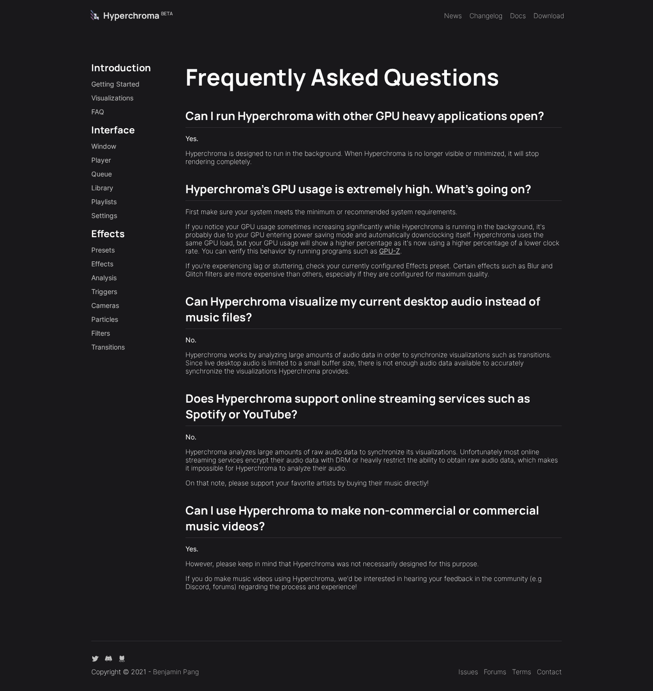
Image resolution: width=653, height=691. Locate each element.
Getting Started (115, 84)
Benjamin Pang (176, 672)
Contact (549, 672)
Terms (521, 672)
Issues (468, 672)
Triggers (104, 291)
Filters (100, 333)
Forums (495, 672)
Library (102, 188)
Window (103, 146)
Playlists (104, 201)
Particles (104, 319)
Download (548, 15)
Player (101, 160)
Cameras (105, 305)
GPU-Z (389, 251)
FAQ (97, 112)
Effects (102, 264)
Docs (518, 15)
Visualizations (112, 98)
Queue (101, 174)
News (453, 15)
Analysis (104, 278)
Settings (104, 215)
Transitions (108, 347)
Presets (103, 250)
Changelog (485, 15)
